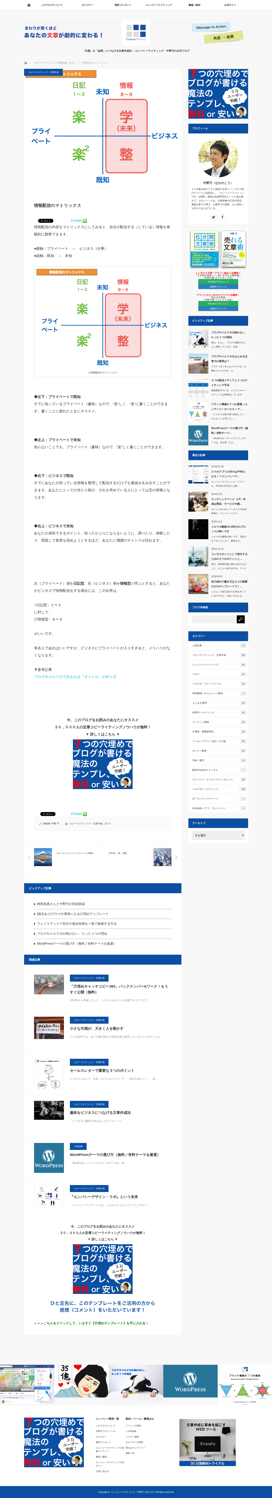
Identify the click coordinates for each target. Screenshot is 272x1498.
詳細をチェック (218, 286)
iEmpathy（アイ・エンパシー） (218, 808)
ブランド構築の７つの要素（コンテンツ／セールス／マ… (229, 406)
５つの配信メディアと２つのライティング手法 (229, 382)
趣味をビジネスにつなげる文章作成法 (100, 1113)
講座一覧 (130, 1453)
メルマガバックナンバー (218, 789)
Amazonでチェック (218, 281)
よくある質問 (218, 703)
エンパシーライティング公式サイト (110, 1464)
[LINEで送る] (85, 221)
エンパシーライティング (159, 5)
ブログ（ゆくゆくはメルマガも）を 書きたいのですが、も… (228, 368)
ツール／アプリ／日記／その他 (218, 741)
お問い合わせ (102, 1471)
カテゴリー (87, 5)
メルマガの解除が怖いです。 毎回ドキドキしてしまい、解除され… (229, 538)
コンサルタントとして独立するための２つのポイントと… (229, 556)
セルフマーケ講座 (134, 1442)
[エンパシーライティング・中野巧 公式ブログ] (136, 44)
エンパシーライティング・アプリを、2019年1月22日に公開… (227, 484)
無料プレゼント (123, 5)
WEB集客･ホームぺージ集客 (218, 693)
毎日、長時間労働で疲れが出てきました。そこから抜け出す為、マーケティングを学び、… (228, 568)
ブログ (71, 62)
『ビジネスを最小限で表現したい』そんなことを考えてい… (228, 416)
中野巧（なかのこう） (218, 183)
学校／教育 (218, 760)
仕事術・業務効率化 (218, 731)
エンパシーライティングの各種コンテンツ (110, 1450)
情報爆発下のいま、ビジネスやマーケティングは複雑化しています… (228, 392)
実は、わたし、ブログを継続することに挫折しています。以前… (228, 344)
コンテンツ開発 (218, 722)
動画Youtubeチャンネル (218, 770)
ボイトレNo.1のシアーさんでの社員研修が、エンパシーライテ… (229, 511)
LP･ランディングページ (218, 798)
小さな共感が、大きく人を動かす (97, 1028)
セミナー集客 (218, 750)
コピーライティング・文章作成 (50, 62)
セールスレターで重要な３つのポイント (102, 1071)
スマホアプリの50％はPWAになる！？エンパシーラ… (228, 474)
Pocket (76, 221)
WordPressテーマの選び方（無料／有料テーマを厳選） (76, 943)
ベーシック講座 (133, 1425)
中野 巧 (55, 823)
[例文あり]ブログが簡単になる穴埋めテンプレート (73, 914)
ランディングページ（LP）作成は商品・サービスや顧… (228, 501)
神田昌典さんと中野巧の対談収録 (61, 904)
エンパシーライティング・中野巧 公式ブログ (133, 1492)
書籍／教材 (195, 5)
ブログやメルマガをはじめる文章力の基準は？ (229, 358)
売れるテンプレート (135, 1448)
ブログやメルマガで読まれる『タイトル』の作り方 (75, 677)
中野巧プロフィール (105, 1431)
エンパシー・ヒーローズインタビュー (218, 779)
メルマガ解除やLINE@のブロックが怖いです (228, 529)
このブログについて (52, 5)
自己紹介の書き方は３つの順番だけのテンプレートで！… (229, 584)
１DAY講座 (131, 1431)
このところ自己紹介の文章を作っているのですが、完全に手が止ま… (228, 593)
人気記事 (78, 1146)
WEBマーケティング (218, 712)
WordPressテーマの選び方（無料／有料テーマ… (229, 430)
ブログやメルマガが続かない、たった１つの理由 (72, 933)
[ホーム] (29, 5)
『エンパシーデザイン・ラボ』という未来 (104, 1197)
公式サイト (230, 5)
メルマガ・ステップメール (218, 683)
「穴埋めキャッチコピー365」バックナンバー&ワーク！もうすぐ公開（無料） (119, 989)
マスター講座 (132, 1437)
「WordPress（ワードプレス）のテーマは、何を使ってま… (228, 440)
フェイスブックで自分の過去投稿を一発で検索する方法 (77, 923)
